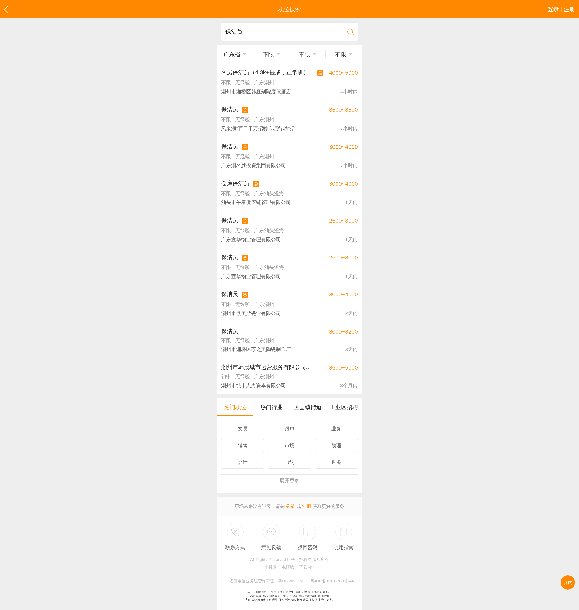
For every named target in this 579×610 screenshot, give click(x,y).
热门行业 (271, 407)
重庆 (298, 592)
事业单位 (320, 599)
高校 (311, 599)
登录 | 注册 (561, 9)
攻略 (293, 599)
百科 (269, 599)
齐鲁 (248, 599)
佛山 (328, 592)
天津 (304, 592)
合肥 (271, 596)
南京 (277, 596)
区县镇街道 (308, 407)
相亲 (299, 599)
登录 (290, 506)
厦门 (320, 596)
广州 (286, 592)
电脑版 (288, 567)
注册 (306, 506)
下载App (307, 567)
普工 (305, 599)
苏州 (253, 596)
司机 (281, 599)
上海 (279, 592)
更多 (289, 480)
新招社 (261, 599)
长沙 (254, 599)
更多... (330, 599)
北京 (273, 592)
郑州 (308, 596)
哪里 (275, 599)
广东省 (231, 54)
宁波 (283, 596)
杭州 (310, 592)
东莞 (322, 592)
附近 (287, 599)
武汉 (301, 596)
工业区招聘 (344, 407)
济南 (259, 596)
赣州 (326, 596)
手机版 (270, 567)
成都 (316, 592)
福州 (314, 596)
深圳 (292, 592)
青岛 (265, 596)
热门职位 (235, 407)
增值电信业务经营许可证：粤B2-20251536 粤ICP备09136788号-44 (291, 581)
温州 (289, 596)
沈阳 (295, 596)
